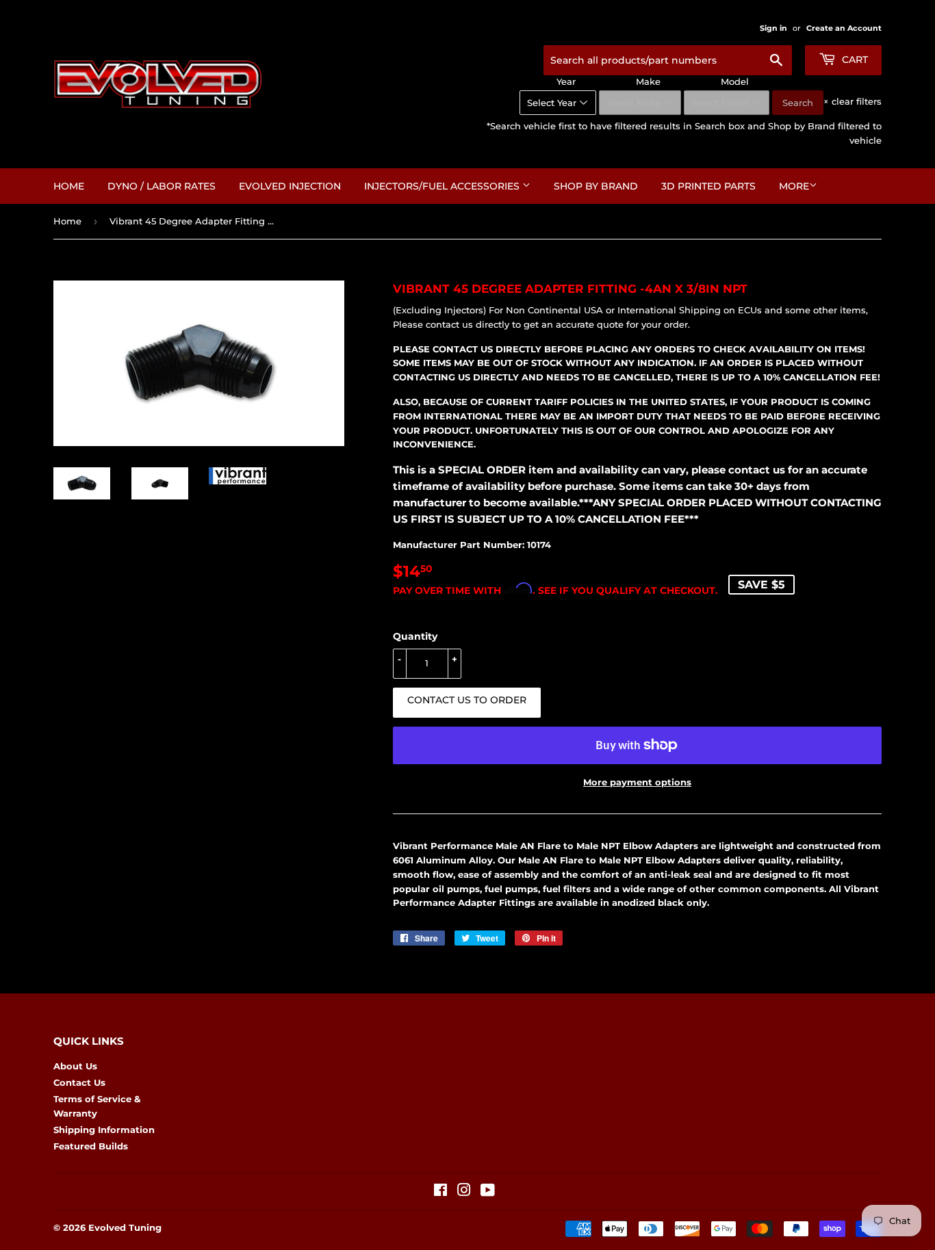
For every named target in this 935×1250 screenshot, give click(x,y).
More (794, 186)
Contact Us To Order (466, 700)
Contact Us (79, 1082)
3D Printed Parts (708, 186)
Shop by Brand (596, 186)
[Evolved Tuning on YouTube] (488, 1191)
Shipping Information (104, 1129)
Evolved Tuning (125, 1227)
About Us (75, 1065)
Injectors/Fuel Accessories (443, 186)
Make (648, 81)
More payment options (637, 782)
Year (566, 81)
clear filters (852, 101)
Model (735, 81)
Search (797, 102)
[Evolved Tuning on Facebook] (440, 1191)
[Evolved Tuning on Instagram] (464, 1191)
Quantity (415, 636)
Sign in (773, 28)
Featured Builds (90, 1146)
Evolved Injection (290, 186)
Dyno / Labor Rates (161, 186)
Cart (853, 59)
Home (68, 186)
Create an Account (844, 28)
